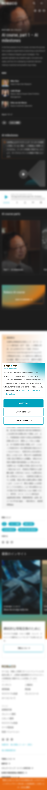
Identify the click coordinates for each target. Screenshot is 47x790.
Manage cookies (23, 421)
